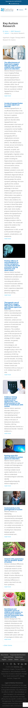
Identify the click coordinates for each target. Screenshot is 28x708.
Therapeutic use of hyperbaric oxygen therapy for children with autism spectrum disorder (13, 305)
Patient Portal (19, 657)
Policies (16, 659)
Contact (10, 659)
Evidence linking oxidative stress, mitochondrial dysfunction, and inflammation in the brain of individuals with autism (13, 401)
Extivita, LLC (18, 667)
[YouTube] (25, 664)
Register (4, 659)
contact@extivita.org (14, 3)
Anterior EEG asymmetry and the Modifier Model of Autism (14, 560)
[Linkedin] (22, 664)
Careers (22, 659)
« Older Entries (7, 645)
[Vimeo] (18, 664)
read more (7, 96)
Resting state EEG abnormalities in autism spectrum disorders (13, 457)
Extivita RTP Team (8, 657)
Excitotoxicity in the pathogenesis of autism (13, 509)
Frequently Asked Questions (18, 655)
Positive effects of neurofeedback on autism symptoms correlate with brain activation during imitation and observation (12, 265)
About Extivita (4, 655)
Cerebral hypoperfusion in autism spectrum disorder (13, 104)
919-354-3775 (18, 1)
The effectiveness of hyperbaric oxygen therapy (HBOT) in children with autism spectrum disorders (12, 65)
